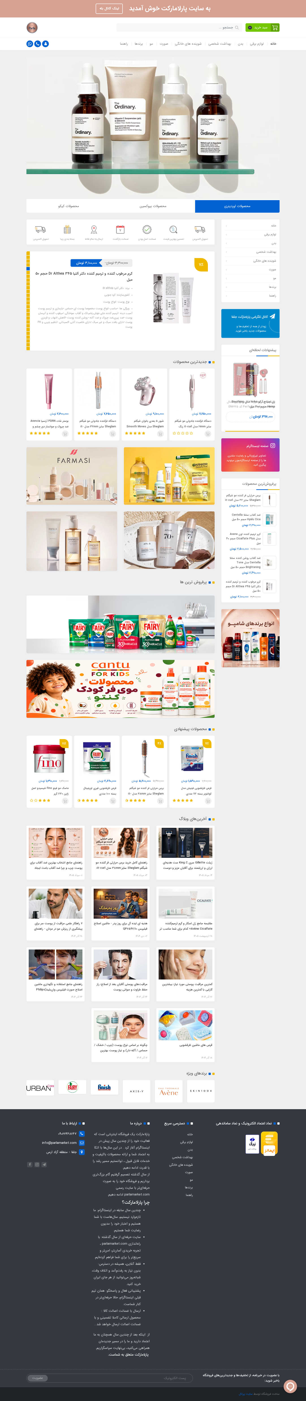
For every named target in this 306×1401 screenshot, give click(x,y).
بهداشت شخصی (219, 44)
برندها (139, 44)
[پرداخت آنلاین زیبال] (252, 1144)
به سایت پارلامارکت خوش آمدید (169, 8)
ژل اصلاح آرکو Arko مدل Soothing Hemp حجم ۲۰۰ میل (253, 404)
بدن (240, 44)
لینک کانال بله (109, 8)
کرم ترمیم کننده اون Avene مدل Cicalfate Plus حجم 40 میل (243, 538)
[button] (263, 27)
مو (151, 44)
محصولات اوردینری (237, 206)
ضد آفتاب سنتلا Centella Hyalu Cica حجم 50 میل (246, 517)
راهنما (124, 44)
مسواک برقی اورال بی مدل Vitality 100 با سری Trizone (52, 791)
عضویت (37, 1378)
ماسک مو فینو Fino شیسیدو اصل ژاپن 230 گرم (97, 791)
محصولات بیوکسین (153, 206)
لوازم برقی (257, 44)
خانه (273, 44)
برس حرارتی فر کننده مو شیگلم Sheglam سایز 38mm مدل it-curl (83, 275)
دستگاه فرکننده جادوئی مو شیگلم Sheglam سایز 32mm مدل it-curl (145, 426)
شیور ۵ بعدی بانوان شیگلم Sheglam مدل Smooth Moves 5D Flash (192, 426)
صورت (164, 44)
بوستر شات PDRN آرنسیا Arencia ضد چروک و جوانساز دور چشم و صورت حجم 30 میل (97, 426)
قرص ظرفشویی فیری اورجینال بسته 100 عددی (147, 791)
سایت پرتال (246, 1394)
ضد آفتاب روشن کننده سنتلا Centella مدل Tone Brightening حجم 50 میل (245, 562)
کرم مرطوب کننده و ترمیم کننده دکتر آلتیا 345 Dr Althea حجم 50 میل (243, 586)
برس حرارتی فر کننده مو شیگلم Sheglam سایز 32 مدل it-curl (243, 497)
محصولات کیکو (68, 206)
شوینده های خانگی (188, 44)
